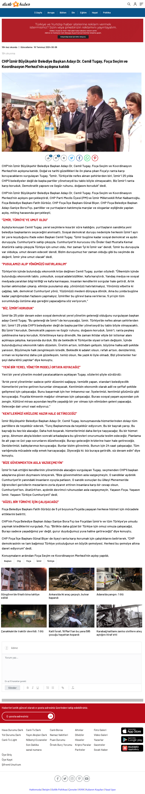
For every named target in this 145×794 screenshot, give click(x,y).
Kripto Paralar (83, 744)
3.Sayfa (38, 12)
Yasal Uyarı (110, 789)
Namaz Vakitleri (59, 734)
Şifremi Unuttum (11, 764)
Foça (28, 561)
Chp (19, 561)
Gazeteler (99, 744)
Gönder (12, 687)
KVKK (81, 789)
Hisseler (79, 739)
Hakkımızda (35, 789)
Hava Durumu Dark (12, 729)
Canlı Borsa (56, 729)
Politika (107, 12)
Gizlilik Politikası (59, 789)
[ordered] (47, 688)
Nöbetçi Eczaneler (36, 739)
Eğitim (83, 12)
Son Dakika (32, 744)
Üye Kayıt (7, 759)
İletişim (46, 789)
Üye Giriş (7, 754)
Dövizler (79, 734)
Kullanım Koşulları (95, 789)
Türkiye (50, 561)
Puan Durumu (57, 739)
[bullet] (52, 688)
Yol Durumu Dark (11, 734)
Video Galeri (101, 734)
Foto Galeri (100, 729)
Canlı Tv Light (9, 739)
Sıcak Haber (101, 749)
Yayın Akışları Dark (36, 734)
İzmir (39, 561)
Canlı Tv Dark (33, 729)
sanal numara (34, 749)
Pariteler (80, 749)
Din (73, 12)
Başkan (7, 561)
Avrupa (50, 12)
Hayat (95, 12)
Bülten (63, 12)
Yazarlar (99, 739)
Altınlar (79, 729)
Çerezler (73, 789)
